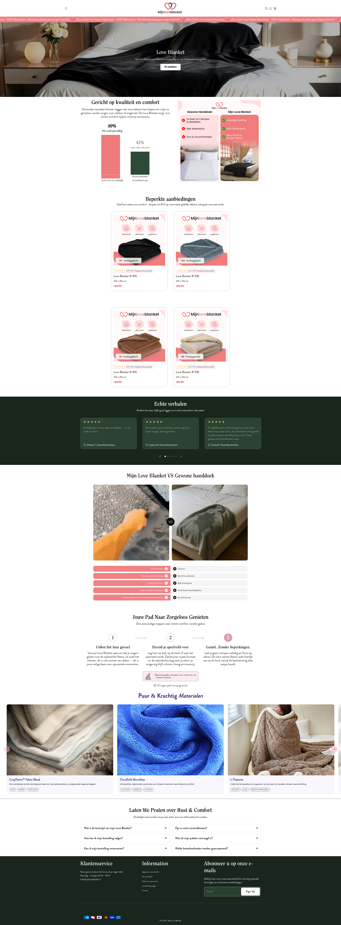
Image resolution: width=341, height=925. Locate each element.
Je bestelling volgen (149, 886)
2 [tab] (167, 456)
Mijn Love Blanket (174, 920)
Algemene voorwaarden (150, 872)
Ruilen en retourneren (150, 881)
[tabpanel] (139, 251)
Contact (145, 890)
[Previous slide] (6, 749)
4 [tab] (173, 456)
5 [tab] (175, 456)
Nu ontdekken (170, 67)
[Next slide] (334, 749)
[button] (66, 8)
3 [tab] (170, 456)
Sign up (250, 891)
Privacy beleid (147, 876)
